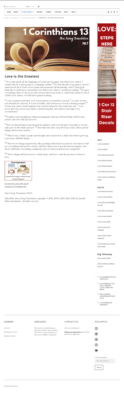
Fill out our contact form (73, 332)
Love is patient (103, 144)
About (16, 12)
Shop (66, 12)
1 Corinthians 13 (27, 12)
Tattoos (58, 12)
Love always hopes (104, 166)
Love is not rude (103, 222)
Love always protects (105, 155)
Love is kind (102, 149)
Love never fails (103, 258)
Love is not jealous (104, 197)
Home (9, 12)
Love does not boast (105, 210)
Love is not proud (104, 216)
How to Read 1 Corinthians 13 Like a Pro (107, 296)
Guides (48, 12)
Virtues (39, 12)
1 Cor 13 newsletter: (101, 357)
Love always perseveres (106, 171)
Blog (74, 12)
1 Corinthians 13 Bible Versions (28, 17)
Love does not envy (105, 191)
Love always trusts (104, 160)
